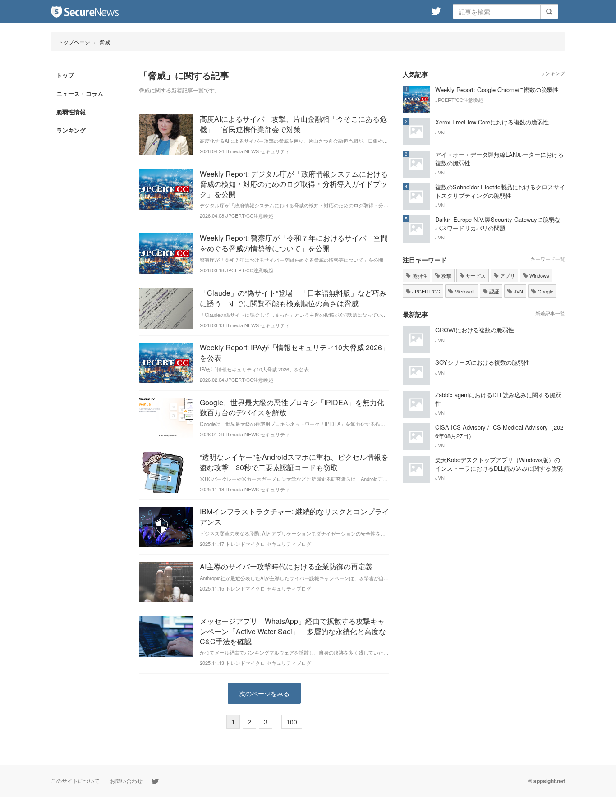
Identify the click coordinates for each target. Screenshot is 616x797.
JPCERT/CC (425, 291)
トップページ (74, 42)
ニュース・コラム (79, 93)
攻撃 (445, 275)
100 (291, 721)
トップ (65, 75)
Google (544, 291)
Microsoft (464, 291)
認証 (493, 291)
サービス (475, 275)
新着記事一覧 (550, 313)
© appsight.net (546, 781)
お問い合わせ (126, 780)
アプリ (507, 275)
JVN (517, 291)
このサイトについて (75, 780)
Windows (538, 275)
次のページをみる (264, 693)
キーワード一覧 (547, 258)
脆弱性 (419, 275)
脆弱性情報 (71, 111)
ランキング (71, 130)
